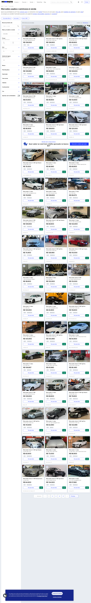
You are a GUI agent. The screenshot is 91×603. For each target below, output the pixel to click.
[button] (5, 595)
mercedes (16, 18)
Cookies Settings (57, 597)
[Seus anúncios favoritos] (82, 2)
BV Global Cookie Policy (42, 596)
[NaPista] (7, 2)
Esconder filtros (7, 18)
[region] (39, 595)
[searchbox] (61, 2)
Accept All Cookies (57, 593)
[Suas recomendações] (78, 2)
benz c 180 (24, 18)
